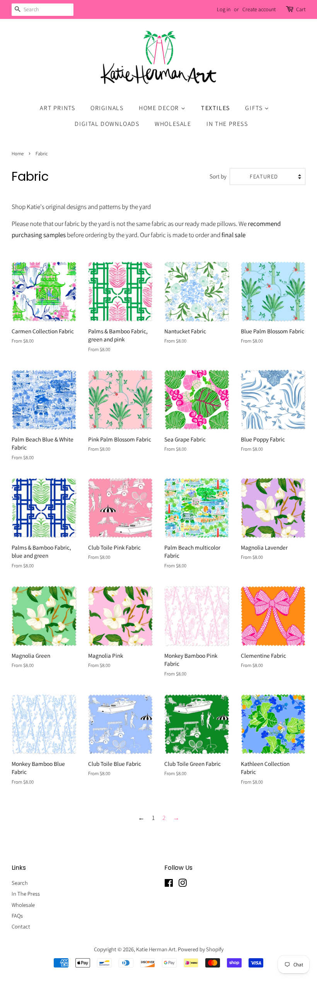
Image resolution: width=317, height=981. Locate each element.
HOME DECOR (160, 108)
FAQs (17, 915)
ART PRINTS (57, 108)
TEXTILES (215, 108)
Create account (259, 9)
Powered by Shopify (200, 949)
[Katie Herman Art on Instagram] (182, 884)
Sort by (218, 176)
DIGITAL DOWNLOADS (107, 124)
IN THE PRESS (227, 124)
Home (18, 153)
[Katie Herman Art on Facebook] (168, 884)
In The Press (26, 893)
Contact (21, 926)
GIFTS (254, 108)
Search (20, 882)
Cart (300, 9)
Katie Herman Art (156, 949)
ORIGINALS (106, 108)
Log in (223, 9)
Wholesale (23, 904)
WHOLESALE (173, 124)
